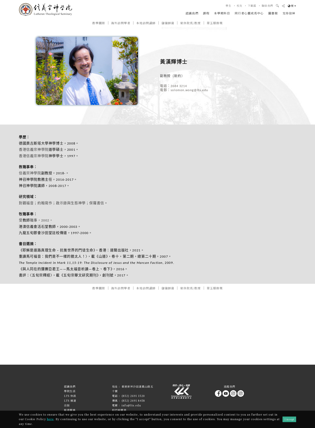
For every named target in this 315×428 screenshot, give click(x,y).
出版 (67, 405)
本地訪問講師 (146, 23)
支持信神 (289, 13)
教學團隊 (98, 23)
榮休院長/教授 (190, 23)
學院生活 (69, 391)
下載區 (252, 6)
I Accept (289, 419)
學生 (228, 6)
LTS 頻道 (70, 400)
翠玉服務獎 (215, 23)
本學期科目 (222, 13)
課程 (206, 13)
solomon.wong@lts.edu (189, 90)
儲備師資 (167, 23)
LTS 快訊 (70, 396)
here (50, 419)
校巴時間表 (119, 410)
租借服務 (69, 410)
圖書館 (273, 13)
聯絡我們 (267, 6)
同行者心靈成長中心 (249, 13)
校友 (239, 6)
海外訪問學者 (120, 23)
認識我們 (192, 13)
